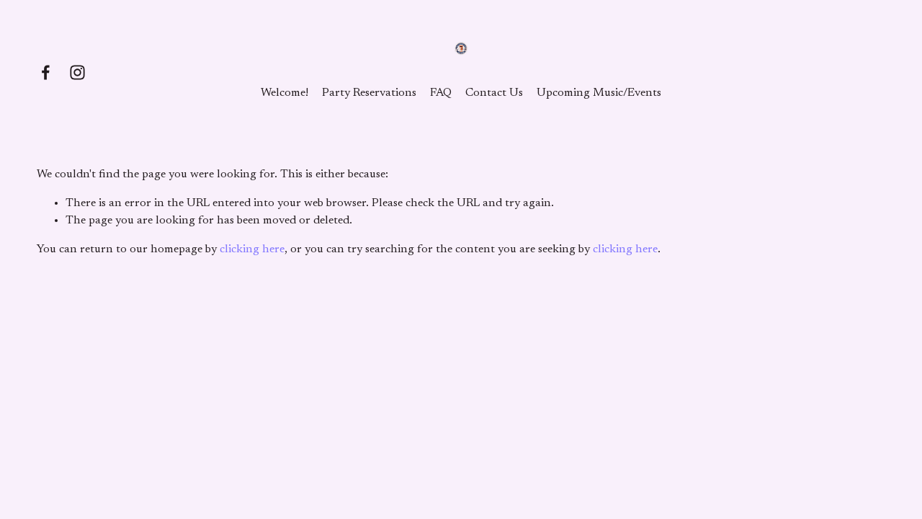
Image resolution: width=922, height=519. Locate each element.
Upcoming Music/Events (599, 93)
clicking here (252, 249)
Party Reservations (369, 93)
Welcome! (284, 93)
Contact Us (494, 93)
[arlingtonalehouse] (77, 72)
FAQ (441, 93)
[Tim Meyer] (46, 72)
